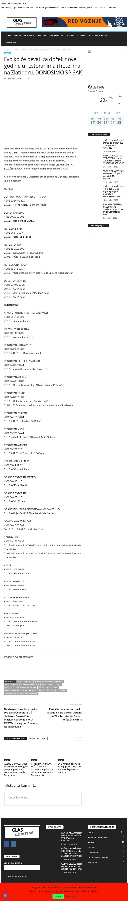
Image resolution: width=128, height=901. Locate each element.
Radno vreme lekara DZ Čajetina (76, 8)
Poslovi (82, 35)
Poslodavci (100, 8)
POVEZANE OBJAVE (15, 738)
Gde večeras (94, 852)
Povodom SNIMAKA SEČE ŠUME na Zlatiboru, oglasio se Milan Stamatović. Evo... (113, 209)
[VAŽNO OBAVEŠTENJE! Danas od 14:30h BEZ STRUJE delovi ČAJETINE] (94, 144)
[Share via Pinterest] (60, 673)
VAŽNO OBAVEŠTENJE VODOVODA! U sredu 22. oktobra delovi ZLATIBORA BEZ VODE (113, 159)
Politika (42, 35)
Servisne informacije (24, 35)
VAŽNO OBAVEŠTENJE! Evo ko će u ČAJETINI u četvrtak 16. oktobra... (113, 175)
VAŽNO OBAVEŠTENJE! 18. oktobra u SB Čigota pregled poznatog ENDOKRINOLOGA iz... (113, 191)
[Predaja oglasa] (43, 141)
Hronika (70, 35)
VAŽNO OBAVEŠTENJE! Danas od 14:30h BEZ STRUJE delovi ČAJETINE (113, 144)
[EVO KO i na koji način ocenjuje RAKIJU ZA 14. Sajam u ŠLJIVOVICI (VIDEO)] (70, 752)
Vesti (8, 35)
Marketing (92, 862)
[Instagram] (124, 12)
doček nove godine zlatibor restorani (22, 685)
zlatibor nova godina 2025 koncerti (21, 694)
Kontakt (113, 8)
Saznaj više (70, 896)
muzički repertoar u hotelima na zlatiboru (24, 691)
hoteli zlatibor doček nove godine (20, 688)
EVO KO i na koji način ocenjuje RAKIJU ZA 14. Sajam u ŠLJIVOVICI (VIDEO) (70, 768)
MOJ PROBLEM (56, 35)
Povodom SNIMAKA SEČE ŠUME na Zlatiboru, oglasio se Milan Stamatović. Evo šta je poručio (42, 769)
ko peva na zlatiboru (48, 688)
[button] (122, 39)
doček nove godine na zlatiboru (49, 682)
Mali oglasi (11, 42)
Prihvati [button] (58, 896)
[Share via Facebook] (39, 673)
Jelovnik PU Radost (23, 8)
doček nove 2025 (25, 682)
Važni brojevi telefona (47, 8)
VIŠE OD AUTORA (37, 738)
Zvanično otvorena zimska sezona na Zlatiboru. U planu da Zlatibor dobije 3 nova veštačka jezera (64, 714)
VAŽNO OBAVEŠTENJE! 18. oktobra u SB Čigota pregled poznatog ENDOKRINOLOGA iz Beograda (16, 769)
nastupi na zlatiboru (56, 691)
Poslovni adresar (98, 35)
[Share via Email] (67, 673)
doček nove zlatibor (51, 685)
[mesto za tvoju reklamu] (106, 65)
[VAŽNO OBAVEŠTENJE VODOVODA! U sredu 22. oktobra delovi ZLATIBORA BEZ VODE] (94, 159)
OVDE (63, 168)
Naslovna (7, 49)
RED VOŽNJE (6, 8)
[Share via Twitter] (46, 673)
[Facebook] (119, 12)
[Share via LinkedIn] (53, 673)
